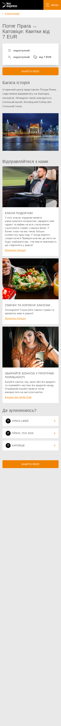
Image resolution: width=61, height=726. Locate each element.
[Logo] (9, 5)
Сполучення (12, 13)
